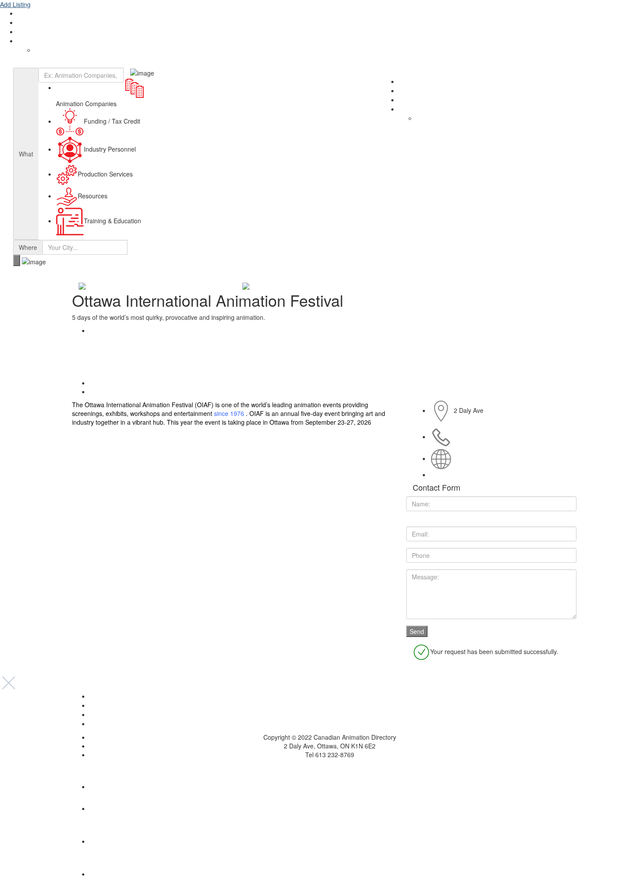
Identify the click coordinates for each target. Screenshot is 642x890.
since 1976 (229, 413)
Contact (28, 31)
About (26, 13)
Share (103, 330)
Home (329, 696)
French (44, 50)
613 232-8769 (473, 436)
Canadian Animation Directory (48, 63)
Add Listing (15, 4)
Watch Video (112, 391)
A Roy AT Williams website (321, 767)
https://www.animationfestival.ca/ (498, 458)
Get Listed (31, 22)
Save (102, 382)
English (27, 41)
